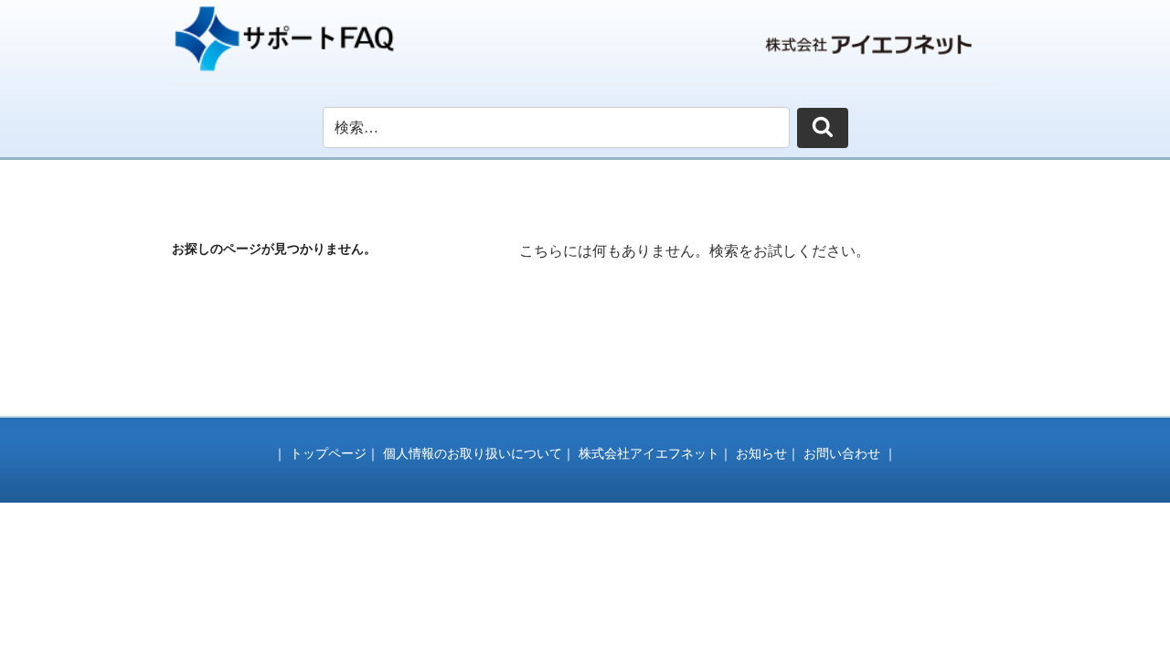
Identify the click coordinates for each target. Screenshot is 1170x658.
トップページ (328, 453)
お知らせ (761, 453)
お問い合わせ (841, 453)
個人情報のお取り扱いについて (472, 453)
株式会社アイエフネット (649, 453)
